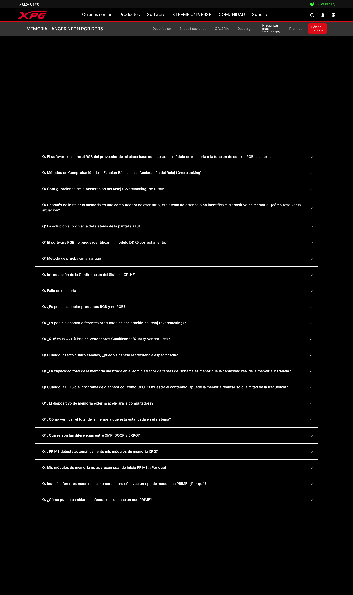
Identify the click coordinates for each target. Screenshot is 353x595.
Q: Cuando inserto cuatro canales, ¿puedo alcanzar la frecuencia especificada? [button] (110, 355)
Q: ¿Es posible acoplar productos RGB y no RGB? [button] (83, 306)
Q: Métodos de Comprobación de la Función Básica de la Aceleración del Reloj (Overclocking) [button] (122, 172)
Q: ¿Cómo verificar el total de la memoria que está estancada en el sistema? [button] (106, 419)
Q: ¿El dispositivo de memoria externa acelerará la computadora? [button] (97, 403)
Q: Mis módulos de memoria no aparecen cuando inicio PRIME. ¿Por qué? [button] (104, 467)
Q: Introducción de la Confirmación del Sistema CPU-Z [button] (88, 274)
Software (156, 14)
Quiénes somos (97, 14)
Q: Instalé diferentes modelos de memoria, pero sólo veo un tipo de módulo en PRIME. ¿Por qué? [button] (124, 483)
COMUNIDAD (232, 14)
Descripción (161, 29)
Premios (295, 29)
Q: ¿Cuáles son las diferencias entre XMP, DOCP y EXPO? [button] (91, 435)
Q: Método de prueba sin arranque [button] (71, 258)
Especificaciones (193, 29)
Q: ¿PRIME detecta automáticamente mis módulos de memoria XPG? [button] (100, 451)
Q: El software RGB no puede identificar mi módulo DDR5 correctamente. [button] (104, 242)
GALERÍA (222, 29)
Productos (129, 14)
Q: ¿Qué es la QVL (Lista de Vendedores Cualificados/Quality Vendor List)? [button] (106, 339)
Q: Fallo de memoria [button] (59, 290)
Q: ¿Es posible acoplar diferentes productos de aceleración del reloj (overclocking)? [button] (114, 323)
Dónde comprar (317, 28)
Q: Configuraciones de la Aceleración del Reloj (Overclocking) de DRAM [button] (103, 189)
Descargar (245, 29)
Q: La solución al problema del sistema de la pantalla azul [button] (91, 226)
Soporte (260, 14)
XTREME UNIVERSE (191, 14)
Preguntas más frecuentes (271, 28)
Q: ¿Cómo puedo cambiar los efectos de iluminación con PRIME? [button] (97, 499)
